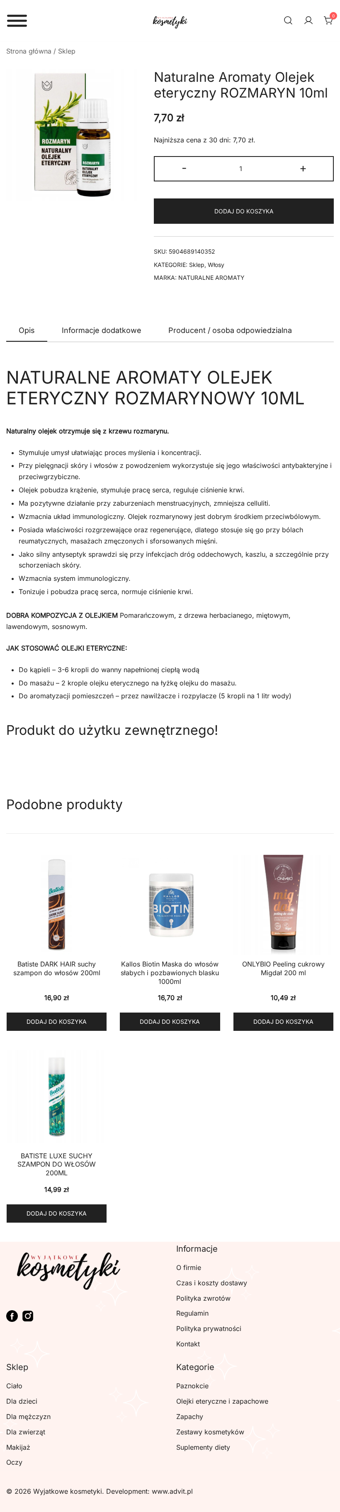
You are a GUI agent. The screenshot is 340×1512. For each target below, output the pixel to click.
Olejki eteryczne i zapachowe (222, 1401)
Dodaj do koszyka (243, 211)
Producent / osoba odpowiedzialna (230, 330)
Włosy (216, 264)
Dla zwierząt (25, 1432)
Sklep (66, 51)
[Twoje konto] (308, 20)
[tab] (26, 331)
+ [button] (303, 168)
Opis (27, 330)
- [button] (184, 168)
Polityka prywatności (208, 1328)
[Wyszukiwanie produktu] (288, 21)
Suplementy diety (203, 1447)
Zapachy (189, 1416)
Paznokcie (192, 1386)
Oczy (14, 1462)
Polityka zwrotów (203, 1298)
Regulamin (192, 1313)
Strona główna (28, 51)
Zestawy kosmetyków (210, 1432)
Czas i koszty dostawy (211, 1283)
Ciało (14, 1386)
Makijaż (18, 1447)
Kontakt (188, 1344)
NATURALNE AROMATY (211, 277)
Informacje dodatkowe (101, 330)
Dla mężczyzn (28, 1416)
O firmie (188, 1267)
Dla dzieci (21, 1401)
